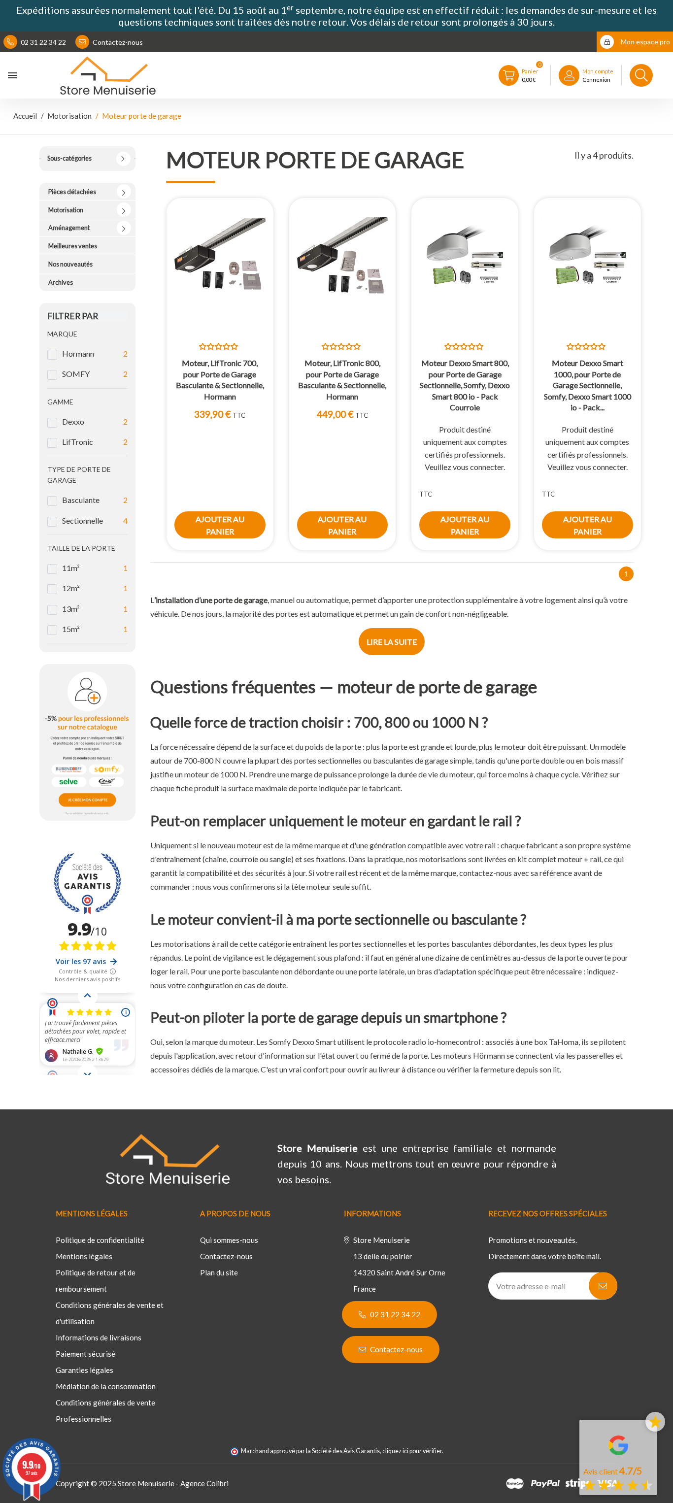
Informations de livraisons (98, 1337)
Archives (60, 282)
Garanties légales (84, 1370)
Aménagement (69, 228)
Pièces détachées (72, 192)
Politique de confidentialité (100, 1240)
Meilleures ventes (72, 246)
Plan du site (219, 1272)
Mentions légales (84, 1256)
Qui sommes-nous (229, 1240)
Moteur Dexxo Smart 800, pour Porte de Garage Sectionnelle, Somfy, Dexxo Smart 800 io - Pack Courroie (465, 385)
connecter (487, 466)
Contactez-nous (117, 42)
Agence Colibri (204, 1483)
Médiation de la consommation (106, 1386)
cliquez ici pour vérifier (412, 1451)
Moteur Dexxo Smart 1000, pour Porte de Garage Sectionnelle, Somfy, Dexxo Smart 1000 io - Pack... (587, 385)
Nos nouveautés (70, 264)
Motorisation (65, 210)
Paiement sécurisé (85, 1353)
